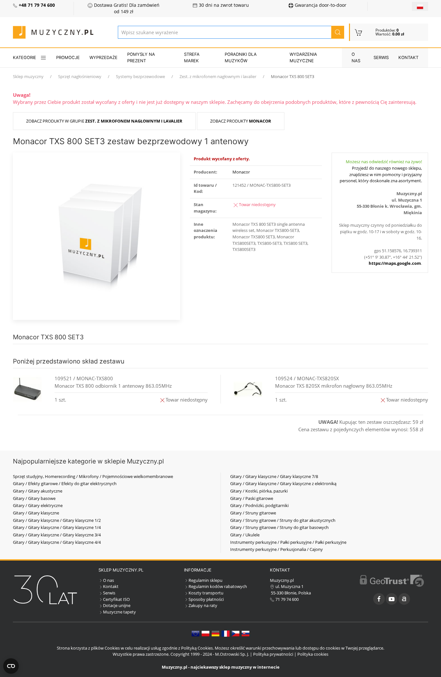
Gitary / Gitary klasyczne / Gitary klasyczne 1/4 (57, 527)
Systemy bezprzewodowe (140, 76)
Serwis (381, 57)
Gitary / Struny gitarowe (253, 513)
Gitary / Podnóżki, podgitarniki (259, 505)
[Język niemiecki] (215, 633)
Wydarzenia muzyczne (303, 57)
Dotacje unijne (116, 605)
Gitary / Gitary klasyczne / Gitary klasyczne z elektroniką (283, 483)
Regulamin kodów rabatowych (218, 586)
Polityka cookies (312, 654)
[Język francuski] (225, 633)
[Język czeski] (235, 633)
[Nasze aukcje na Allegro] (404, 599)
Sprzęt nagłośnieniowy (79, 76)
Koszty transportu (206, 593)
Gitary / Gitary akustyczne (37, 491)
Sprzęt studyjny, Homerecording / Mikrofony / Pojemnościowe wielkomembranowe (93, 476)
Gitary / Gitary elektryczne (38, 505)
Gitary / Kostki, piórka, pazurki (259, 491)
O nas (356, 57)
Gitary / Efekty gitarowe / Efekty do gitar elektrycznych (65, 483)
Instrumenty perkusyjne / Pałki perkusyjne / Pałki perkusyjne (288, 542)
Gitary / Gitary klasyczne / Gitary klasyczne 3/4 (57, 535)
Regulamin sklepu (205, 580)
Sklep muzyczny (28, 76)
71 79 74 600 (286, 599)
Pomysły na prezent (141, 57)
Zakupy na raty (203, 605)
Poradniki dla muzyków (241, 57)
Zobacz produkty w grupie (104, 121)
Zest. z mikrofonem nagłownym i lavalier (217, 76)
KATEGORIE (24, 57)
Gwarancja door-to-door (319, 5)
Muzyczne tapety (119, 612)
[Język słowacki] (245, 633)
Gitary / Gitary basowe (34, 498)
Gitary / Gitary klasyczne (36, 513)
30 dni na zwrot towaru (223, 5)
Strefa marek (192, 57)
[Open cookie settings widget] (11, 666)
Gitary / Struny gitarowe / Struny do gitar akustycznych (282, 520)
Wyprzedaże (103, 57)
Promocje (68, 57)
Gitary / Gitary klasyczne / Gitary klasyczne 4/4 (57, 542)
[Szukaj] (337, 32)
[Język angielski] (195, 633)
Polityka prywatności (273, 654)
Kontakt (408, 57)
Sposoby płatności (206, 599)
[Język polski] (205, 633)
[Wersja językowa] (420, 6)
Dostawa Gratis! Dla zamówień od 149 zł (126, 8)
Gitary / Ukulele (245, 535)
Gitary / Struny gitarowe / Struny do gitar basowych (279, 527)
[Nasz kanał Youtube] (391, 599)
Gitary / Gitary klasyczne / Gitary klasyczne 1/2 (57, 520)
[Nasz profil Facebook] (379, 599)
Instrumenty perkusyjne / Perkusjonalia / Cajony (276, 549)
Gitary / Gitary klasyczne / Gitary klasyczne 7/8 (274, 476)
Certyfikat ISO (116, 599)
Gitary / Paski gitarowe (251, 498)
